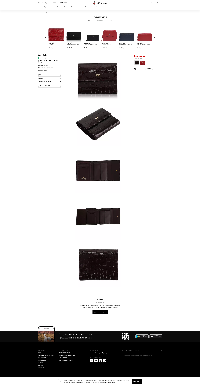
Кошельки (67, 7)
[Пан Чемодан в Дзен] (100, 360)
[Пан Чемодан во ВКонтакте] (96, 360)
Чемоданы (53, 7)
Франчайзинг (42, 358)
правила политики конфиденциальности (141, 355)
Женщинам (41, 3)
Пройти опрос (42, 368)
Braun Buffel (62, 13)
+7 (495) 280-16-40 (98, 353)
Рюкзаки (59, 7)
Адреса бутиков (42, 360)
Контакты (40, 363)
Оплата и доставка (64, 353)
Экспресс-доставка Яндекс (67, 355)
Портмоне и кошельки (51, 13)
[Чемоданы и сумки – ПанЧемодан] (100, 3)
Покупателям (158, 7)
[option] (56, 37)
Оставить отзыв (100, 312)
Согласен (137, 381)
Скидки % (94, 7)
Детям (55, 3)
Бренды (87, 7)
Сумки (46, 7)
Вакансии (40, 365)
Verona (45, 70)
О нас (39, 353)
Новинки (40, 7)
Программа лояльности (66, 360)
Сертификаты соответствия (46, 355)
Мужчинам (48, 3)
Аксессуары (80, 7)
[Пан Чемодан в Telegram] (91, 360)
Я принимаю (138, 355)
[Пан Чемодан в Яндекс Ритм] (104, 360)
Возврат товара (63, 358)
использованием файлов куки (108, 382)
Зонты (73, 7)
